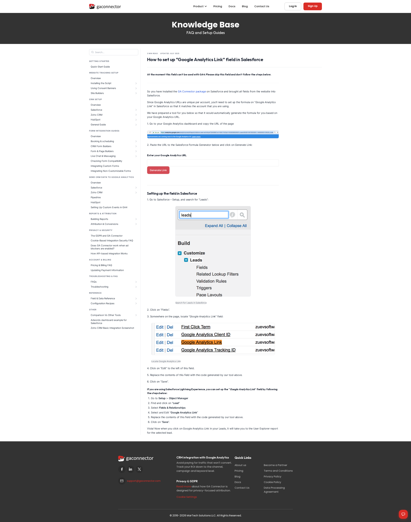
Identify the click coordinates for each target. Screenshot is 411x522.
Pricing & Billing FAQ (101, 265)
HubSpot (95, 202)
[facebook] (121, 469)
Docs (232, 6)
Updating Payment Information (107, 270)
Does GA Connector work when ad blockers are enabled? (109, 247)
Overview (96, 78)
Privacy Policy (272, 476)
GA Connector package (192, 91)
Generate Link (158, 170)
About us (240, 465)
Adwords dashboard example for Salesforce (109, 322)
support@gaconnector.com (144, 481)
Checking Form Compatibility (106, 161)
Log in (293, 6)
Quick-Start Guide (100, 66)
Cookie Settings (186, 497)
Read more (183, 486)
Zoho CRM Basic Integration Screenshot (112, 328)
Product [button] (198, 6)
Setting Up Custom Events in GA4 (109, 207)
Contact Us (261, 6)
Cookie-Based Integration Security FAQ (112, 240)
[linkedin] (130, 469)
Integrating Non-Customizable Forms (111, 171)
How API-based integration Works (109, 253)
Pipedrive (96, 197)
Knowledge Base (205, 24)
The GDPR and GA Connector (106, 235)
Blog (245, 6)
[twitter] (139, 469)
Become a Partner (275, 465)
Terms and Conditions (278, 471)
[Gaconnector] (105, 6)
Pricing (217, 6)
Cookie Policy (272, 482)
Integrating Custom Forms (105, 166)
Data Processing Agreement (274, 489)
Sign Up (313, 6)
